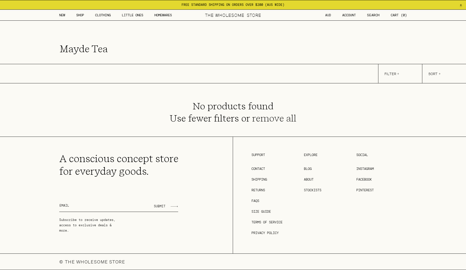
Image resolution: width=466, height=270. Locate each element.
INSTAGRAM (365, 168)
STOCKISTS (312, 190)
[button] (80, 15)
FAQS (255, 201)
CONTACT (258, 168)
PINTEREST (365, 190)
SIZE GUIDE (261, 211)
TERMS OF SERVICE (267, 222)
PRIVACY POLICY (265, 233)
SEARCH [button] (373, 15)
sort (433, 74)
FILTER (390, 74)
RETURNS (258, 190)
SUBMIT (160, 206)
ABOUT (309, 179)
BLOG (308, 168)
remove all (274, 118)
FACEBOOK (364, 179)
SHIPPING (259, 179)
